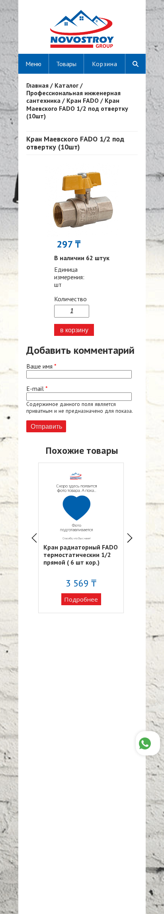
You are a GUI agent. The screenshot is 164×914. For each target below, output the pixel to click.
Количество (70, 299)
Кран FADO (82, 100)
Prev (34, 538)
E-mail (37, 388)
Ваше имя (41, 366)
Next (130, 538)
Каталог (66, 85)
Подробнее (81, 599)
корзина (104, 64)
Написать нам (148, 743)
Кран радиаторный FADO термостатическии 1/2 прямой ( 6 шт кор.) (80, 554)
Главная (37, 85)
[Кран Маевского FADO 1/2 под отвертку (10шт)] (82, 235)
